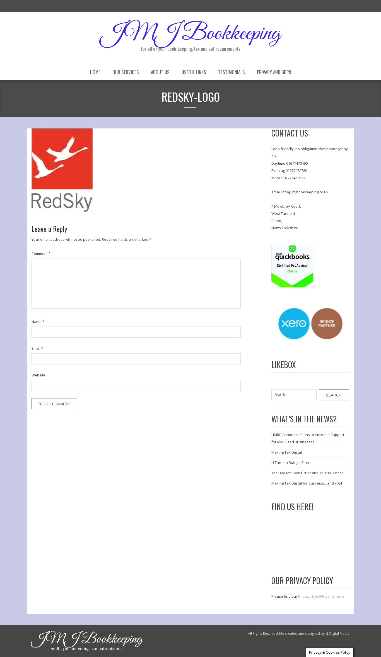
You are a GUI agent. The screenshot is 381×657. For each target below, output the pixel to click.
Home (95, 72)
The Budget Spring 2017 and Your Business (307, 472)
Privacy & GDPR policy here (321, 596)
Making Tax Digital (286, 452)
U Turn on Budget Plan (290, 462)
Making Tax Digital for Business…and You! (306, 483)
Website (38, 375)
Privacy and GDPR (274, 72)
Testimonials (231, 72)
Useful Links (194, 72)
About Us (160, 72)
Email (37, 348)
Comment (41, 253)
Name (38, 321)
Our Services (125, 72)
